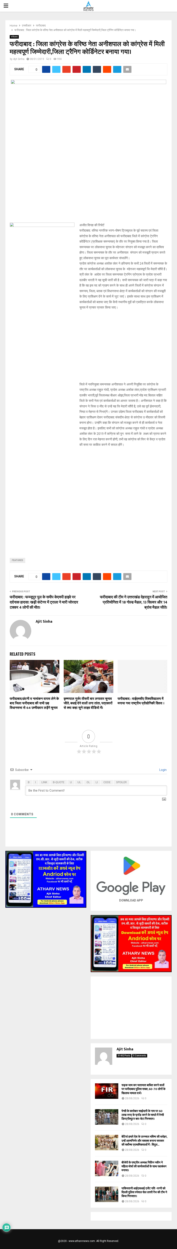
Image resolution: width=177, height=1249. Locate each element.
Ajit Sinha (18, 59)
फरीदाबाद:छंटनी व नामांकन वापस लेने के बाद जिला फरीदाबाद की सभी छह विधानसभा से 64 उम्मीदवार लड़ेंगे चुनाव (34, 703)
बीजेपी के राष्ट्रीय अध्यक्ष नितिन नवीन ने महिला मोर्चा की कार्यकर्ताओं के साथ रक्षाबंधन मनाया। (144, 1166)
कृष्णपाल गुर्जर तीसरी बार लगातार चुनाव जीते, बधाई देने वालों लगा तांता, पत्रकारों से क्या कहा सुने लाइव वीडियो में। (88, 703)
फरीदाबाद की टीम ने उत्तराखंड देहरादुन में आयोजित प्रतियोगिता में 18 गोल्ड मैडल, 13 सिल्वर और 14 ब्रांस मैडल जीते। (133, 602)
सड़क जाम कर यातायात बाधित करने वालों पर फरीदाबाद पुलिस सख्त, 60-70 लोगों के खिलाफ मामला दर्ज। (143, 1089)
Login (163, 770)
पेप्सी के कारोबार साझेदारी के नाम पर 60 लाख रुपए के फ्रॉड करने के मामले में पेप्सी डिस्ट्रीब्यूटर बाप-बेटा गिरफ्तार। (143, 1115)
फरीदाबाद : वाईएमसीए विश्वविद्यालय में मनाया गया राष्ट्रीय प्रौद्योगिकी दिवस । (141, 701)
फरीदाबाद (14, 37)
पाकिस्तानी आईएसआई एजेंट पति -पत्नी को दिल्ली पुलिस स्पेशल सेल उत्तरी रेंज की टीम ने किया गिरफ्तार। (144, 1192)
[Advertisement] (88, 580)
